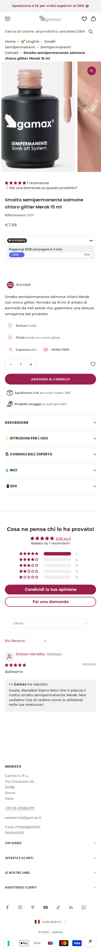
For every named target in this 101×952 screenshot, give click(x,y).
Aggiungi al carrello (50, 379)
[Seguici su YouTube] (45, 907)
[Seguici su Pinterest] (32, 907)
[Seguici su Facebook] (7, 907)
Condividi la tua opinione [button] (50, 589)
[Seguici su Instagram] (20, 907)
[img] (15, 665)
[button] (16, 183)
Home (10, 41)
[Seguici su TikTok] (58, 907)
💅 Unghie (30, 41)
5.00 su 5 (63, 538)
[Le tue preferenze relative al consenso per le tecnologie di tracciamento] (8, 943)
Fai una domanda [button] (51, 601)
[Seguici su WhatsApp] (83, 907)
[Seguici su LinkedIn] (71, 907)
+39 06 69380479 (19, 808)
